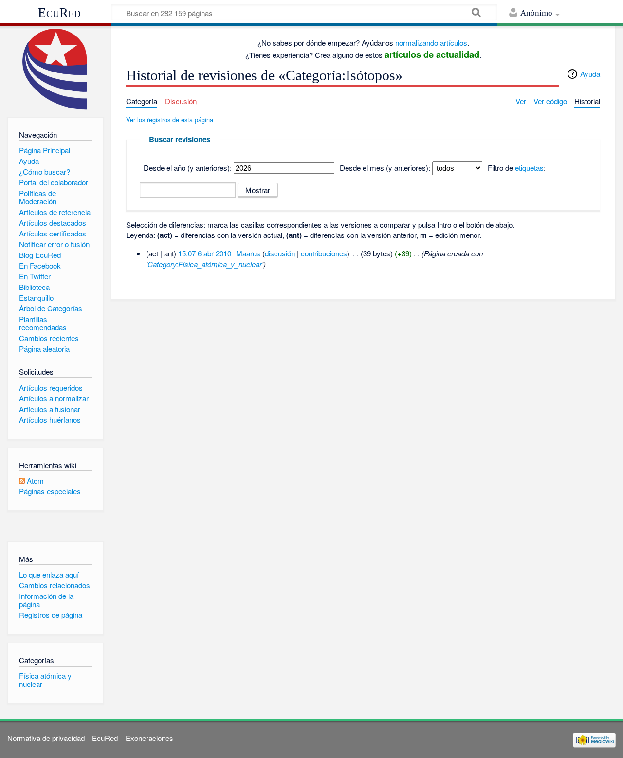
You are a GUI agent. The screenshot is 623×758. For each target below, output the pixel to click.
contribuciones (324, 253)
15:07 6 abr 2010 (204, 253)
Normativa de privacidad (46, 738)
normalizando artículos (431, 42)
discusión (280, 253)
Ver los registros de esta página (169, 119)
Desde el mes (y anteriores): (385, 167)
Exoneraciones (149, 738)
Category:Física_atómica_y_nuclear (204, 264)
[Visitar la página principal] (55, 69)
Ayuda (590, 74)
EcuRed (59, 12)
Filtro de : (517, 167)
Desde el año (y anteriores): (188, 167)
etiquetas (529, 167)
